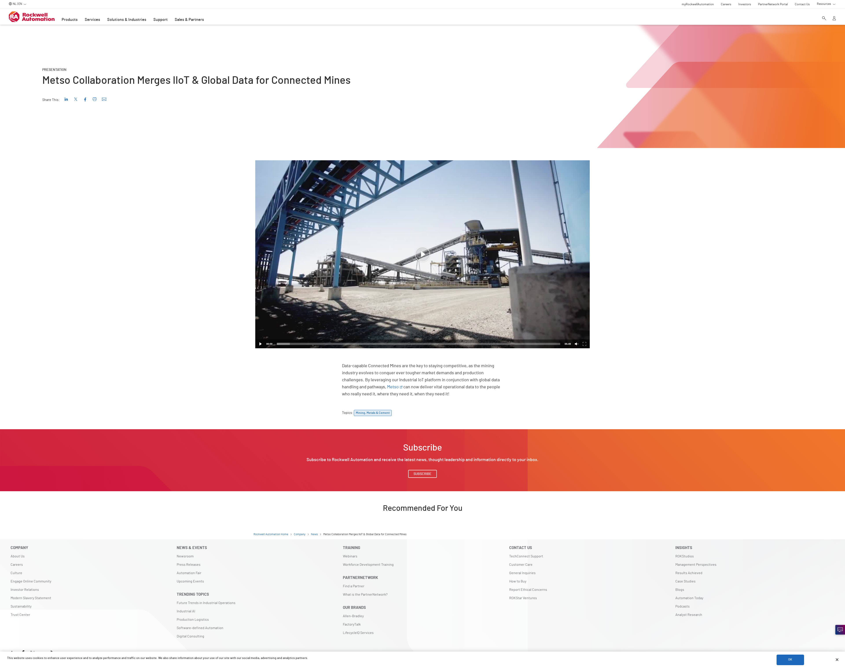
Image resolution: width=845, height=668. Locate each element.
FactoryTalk (352, 624)
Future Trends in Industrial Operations (206, 603)
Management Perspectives (695, 564)
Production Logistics (193, 619)
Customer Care (521, 564)
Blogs (679, 589)
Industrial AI (186, 611)
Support (160, 20)
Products (70, 20)
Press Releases (188, 564)
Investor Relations (25, 589)
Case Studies (685, 581)
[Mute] (576, 344)
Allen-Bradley (353, 616)
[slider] (418, 344)
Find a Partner (353, 586)
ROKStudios (684, 556)
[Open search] (824, 19)
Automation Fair (189, 573)
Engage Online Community (31, 581)
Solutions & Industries (126, 20)
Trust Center (20, 615)
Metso (393, 387)
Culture (16, 573)
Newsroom (185, 556)
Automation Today (689, 598)
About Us (18, 556)
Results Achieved (688, 573)
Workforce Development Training (368, 564)
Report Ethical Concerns (528, 589)
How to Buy (517, 581)
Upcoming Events (190, 581)
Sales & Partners (189, 20)
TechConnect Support (526, 556)
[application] (422, 254)
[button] (422, 254)
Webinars (350, 556)
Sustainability (21, 606)
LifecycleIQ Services (358, 633)
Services (92, 20)
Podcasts (682, 606)
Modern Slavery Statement (31, 598)
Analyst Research (688, 615)
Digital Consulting (190, 636)
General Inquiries (522, 573)
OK (790, 659)
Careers (17, 564)
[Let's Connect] (840, 630)
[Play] (260, 344)
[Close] (837, 659)
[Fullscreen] (584, 344)
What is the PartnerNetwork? (365, 594)
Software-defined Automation (200, 628)
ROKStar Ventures (523, 598)
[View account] (834, 19)
